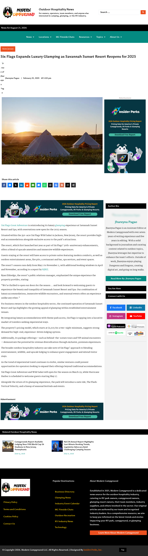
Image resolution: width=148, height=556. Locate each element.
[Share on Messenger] (10, 185)
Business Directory (64, 491)
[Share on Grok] (67, 185)
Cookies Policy (10, 516)
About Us (114, 37)
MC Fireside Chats (65, 37)
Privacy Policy (10, 502)
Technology (60, 527)
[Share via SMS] (38, 185)
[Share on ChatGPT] (50, 185)
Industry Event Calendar (67, 503)
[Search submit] (143, 12)
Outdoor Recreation (65, 515)
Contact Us (9, 523)
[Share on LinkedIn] (21, 185)
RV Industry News (64, 521)
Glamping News (63, 497)
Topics (99, 37)
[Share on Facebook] (4, 185)
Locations (44, 37)
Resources (84, 37)
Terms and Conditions (14, 509)
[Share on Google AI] (56, 185)
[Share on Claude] (62, 185)
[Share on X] (15, 185)
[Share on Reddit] (27, 185)
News (29, 37)
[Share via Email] (33, 185)
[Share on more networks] (73, 185)
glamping (60, 225)
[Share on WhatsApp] (44, 185)
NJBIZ (45, 269)
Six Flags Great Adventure (14, 225)
